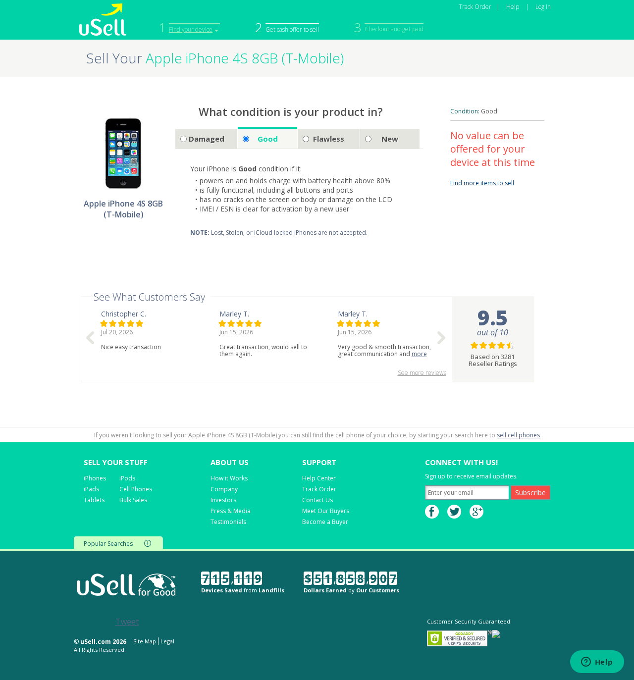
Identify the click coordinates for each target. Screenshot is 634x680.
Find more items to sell (482, 183)
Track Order (475, 6)
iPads (91, 489)
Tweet (127, 621)
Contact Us (317, 500)
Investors (223, 500)
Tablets (94, 500)
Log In (543, 6)
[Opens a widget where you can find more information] (597, 662)
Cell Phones (135, 489)
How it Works (229, 478)
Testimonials (228, 522)
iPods (127, 478)
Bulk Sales (133, 500)
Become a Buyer (325, 522)
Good (268, 139)
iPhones (95, 478)
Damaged (206, 139)
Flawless (328, 139)
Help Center (319, 478)
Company (224, 489)
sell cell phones (518, 435)
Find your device (190, 29)
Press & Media (231, 511)
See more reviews (422, 372)
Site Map (144, 641)
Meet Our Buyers (325, 511)
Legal (167, 641)
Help (512, 6)
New (389, 139)
